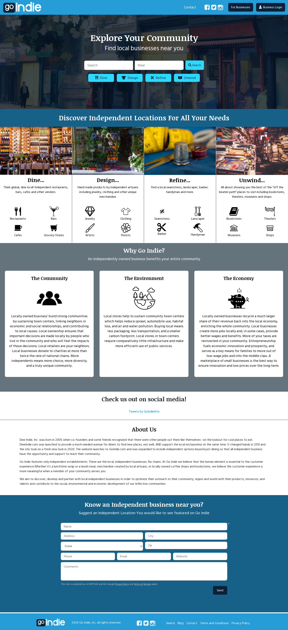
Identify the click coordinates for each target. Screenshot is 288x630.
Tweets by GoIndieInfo (144, 411)
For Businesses (240, 7)
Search (170, 623)
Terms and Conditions (214, 623)
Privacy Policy (122, 584)
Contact (190, 7)
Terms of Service (142, 584)
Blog (181, 623)
